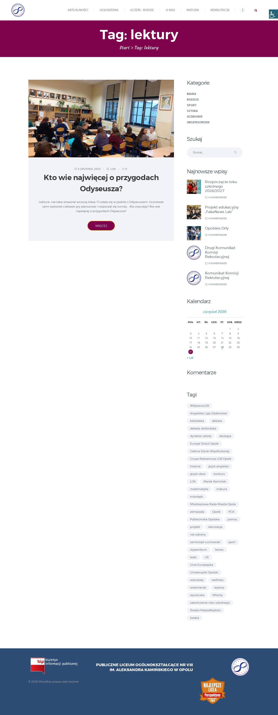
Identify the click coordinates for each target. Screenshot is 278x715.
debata (217, 421)
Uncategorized (198, 122)
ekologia (225, 436)
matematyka (199, 489)
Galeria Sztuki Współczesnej (209, 451)
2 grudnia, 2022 (89, 169)
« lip (190, 358)
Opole (216, 512)
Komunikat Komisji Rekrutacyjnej (222, 275)
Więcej (101, 226)
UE (207, 557)
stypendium (198, 549)
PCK (231, 512)
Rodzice (193, 99)
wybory (219, 587)
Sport (191, 105)
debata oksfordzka (203, 428)
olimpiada (197, 512)
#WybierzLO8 (199, 405)
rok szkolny (198, 534)
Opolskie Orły (217, 228)
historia (195, 466)
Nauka (191, 94)
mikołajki (196, 496)
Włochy (217, 595)
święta (194, 618)
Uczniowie (195, 116)
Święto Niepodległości (205, 610)
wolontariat (198, 587)
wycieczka (197, 595)
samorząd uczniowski (205, 542)
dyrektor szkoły (200, 436)
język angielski (218, 466)
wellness (218, 580)
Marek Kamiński (214, 481)
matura (221, 489)
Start (125, 47)
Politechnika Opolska (205, 519)
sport (231, 542)
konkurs (219, 474)
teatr (193, 557)
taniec (219, 549)
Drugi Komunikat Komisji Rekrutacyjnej (220, 252)
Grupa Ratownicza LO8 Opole (210, 459)
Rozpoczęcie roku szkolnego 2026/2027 (221, 186)
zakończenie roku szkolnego (210, 602)
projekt (195, 527)
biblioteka (197, 421)
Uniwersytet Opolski (204, 572)
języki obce (198, 474)
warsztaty (197, 580)
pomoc (232, 519)
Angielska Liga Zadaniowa (208, 413)
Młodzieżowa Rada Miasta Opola (213, 504)
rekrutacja (215, 527)
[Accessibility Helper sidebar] (273, 14)
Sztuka (192, 111)
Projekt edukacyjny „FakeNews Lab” (222, 209)
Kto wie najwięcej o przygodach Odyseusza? (101, 183)
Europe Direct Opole (204, 443)
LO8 (113, 169)
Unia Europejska (201, 565)
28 (222, 347)
